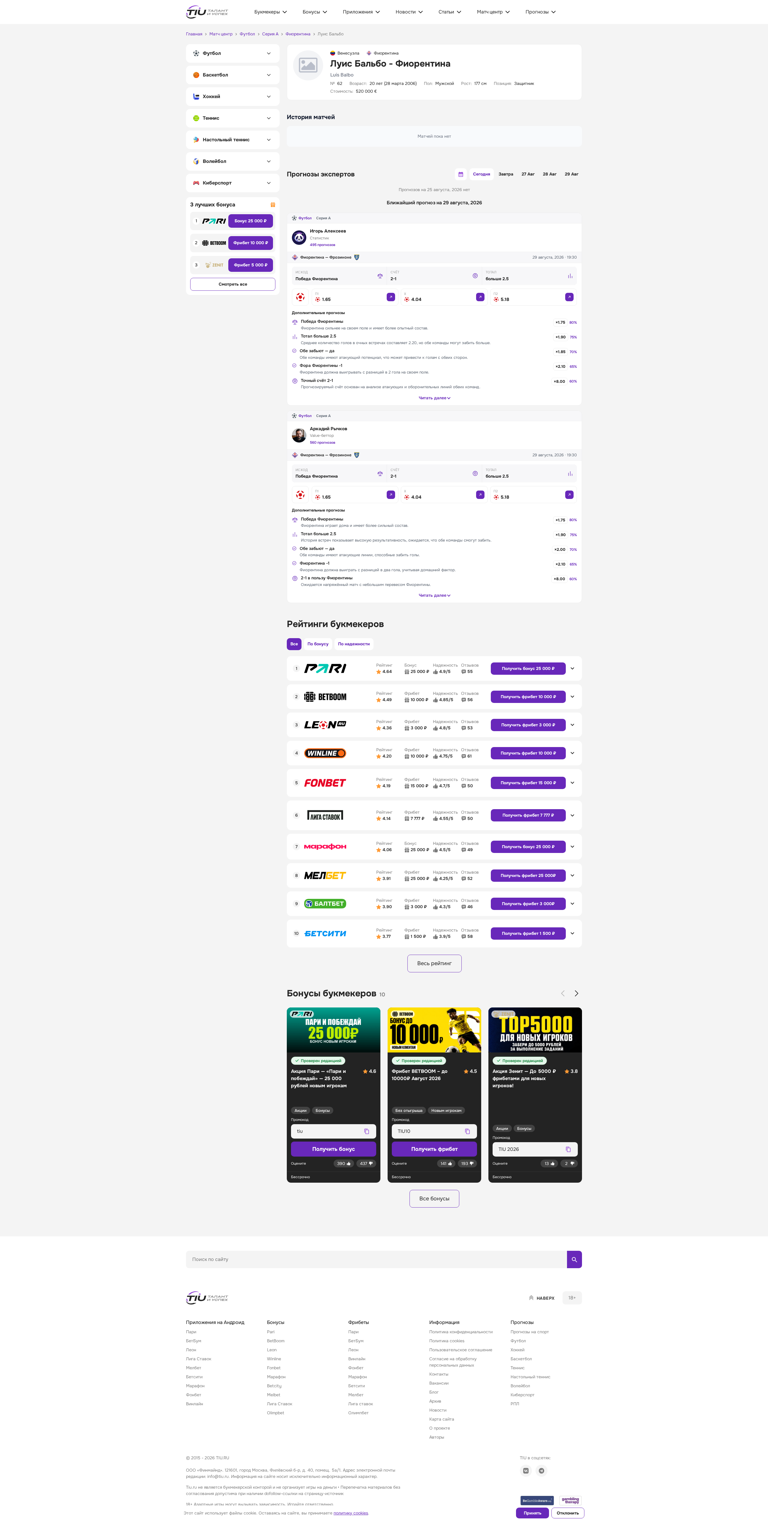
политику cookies (351, 1513)
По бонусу (318, 644)
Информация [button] (444, 1322)
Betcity (274, 1385)
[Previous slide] (562, 993)
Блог (434, 1392)
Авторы (436, 1437)
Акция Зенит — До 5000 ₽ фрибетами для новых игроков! (524, 1078)
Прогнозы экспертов (321, 174)
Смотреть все (233, 284)
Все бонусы (434, 1198)
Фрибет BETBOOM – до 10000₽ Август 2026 (420, 1075)
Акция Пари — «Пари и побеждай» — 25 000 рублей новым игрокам (319, 1078)
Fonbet (273, 1367)
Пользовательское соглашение (460, 1349)
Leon (272, 1349)
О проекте (439, 1428)
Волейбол (520, 1385)
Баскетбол (521, 1358)
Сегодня (481, 174)
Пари (191, 1331)
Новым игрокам (446, 1110)
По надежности (354, 644)
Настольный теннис (530, 1376)
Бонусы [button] (275, 1322)
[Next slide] (576, 993)
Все (294, 644)
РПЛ (515, 1403)
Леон (191, 1349)
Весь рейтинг (434, 963)
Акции (301, 1110)
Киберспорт (523, 1394)
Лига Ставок (198, 1358)
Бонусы (323, 1110)
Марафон (195, 1385)
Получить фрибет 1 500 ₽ (528, 933)
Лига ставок (360, 1403)
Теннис (518, 1367)
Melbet (273, 1394)
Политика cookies (446, 1340)
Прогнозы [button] (522, 1322)
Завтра (506, 174)
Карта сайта (441, 1419)
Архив (435, 1401)
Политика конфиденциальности (461, 1331)
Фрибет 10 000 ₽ (250, 242)
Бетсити (194, 1376)
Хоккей (517, 1349)
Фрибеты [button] (358, 1322)
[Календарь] (461, 174)
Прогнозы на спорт (530, 1331)
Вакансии (438, 1383)
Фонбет (193, 1394)
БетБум (193, 1340)
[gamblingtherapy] (570, 1500)
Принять (533, 1513)
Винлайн (194, 1403)
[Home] (207, 1297)
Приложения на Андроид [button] (215, 1322)
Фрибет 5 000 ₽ (251, 265)
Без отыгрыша (408, 1110)
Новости (437, 1410)
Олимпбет (358, 1412)
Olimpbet (275, 1412)
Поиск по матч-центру (208, 1273)
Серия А (323, 218)
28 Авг (549, 174)
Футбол (305, 218)
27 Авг (528, 174)
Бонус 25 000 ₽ (251, 221)
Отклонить (568, 1513)
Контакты (438, 1374)
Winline (274, 1358)
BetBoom (275, 1340)
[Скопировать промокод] (366, 1131)
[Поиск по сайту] (574, 1259)
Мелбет (193, 1367)
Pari (270, 1331)
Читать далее (432, 398)
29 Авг (571, 174)
